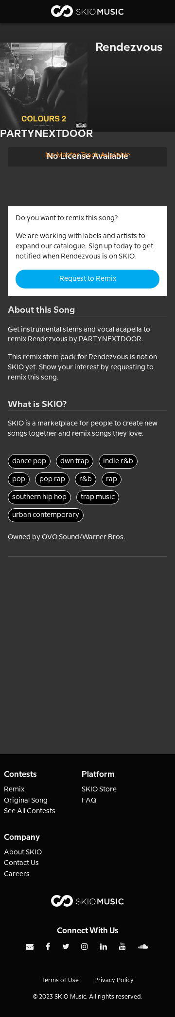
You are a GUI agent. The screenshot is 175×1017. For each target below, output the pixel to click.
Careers (17, 874)
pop (18, 479)
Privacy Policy (114, 980)
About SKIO (23, 852)
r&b (85, 479)
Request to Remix (87, 278)
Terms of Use (60, 980)
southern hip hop (39, 497)
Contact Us (21, 863)
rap (111, 479)
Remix (14, 789)
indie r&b (118, 461)
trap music (98, 497)
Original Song (26, 800)
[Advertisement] (87, 644)
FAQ (89, 800)
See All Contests (29, 811)
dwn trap (74, 461)
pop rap (52, 479)
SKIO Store (99, 789)
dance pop (29, 461)
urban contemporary (45, 515)
